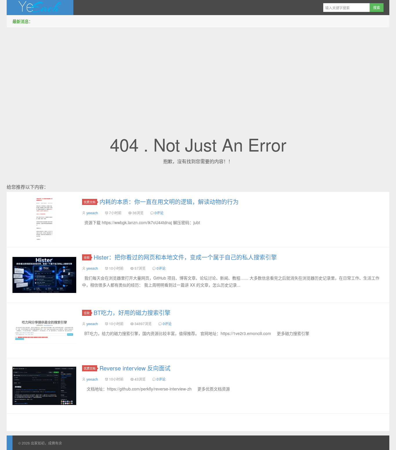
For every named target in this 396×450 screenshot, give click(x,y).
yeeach (92, 212)
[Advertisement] (198, 72)
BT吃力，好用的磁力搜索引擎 (132, 312)
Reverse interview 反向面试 (134, 368)
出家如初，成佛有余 (40, 7)
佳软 (87, 257)
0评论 (159, 212)
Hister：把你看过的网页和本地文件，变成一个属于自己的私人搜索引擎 (185, 257)
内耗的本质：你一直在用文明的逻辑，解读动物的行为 (169, 201)
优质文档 (89, 202)
